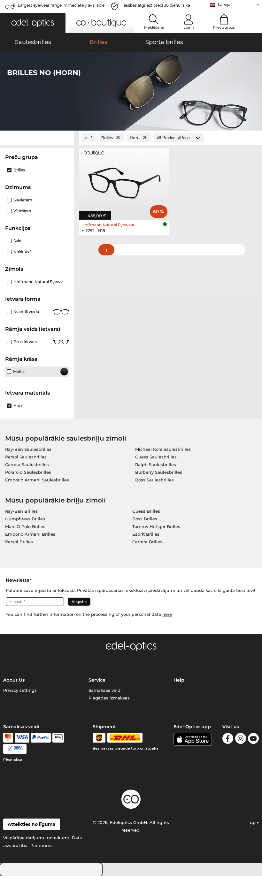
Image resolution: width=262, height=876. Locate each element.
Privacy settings (20, 690)
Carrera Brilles (147, 541)
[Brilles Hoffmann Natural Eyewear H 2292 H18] (124, 180)
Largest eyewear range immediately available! (61, 5)
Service (97, 680)
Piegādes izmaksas (109, 697)
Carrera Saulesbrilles (27, 464)
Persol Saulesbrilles (26, 456)
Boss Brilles (144, 518)
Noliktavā (22, 251)
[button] (33, 23)
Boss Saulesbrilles (154, 479)
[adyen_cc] (8, 738)
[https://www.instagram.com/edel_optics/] (240, 739)
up (253, 822)
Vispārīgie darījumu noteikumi (36, 837)
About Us (14, 680)
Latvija (224, 4)
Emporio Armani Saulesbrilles (37, 479)
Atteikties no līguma (32, 824)
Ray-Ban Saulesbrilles (28, 449)
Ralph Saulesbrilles (155, 464)
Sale (17, 240)
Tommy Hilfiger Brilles (156, 526)
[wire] (15, 749)
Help (178, 680)
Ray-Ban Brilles (21, 511)
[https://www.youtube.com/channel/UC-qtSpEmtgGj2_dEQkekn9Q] (253, 739)
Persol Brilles (19, 541)
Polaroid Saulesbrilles (28, 472)
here (167, 614)
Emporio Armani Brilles (30, 534)
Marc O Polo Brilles (25, 526)
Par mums (41, 845)
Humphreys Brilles (25, 518)
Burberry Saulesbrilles (158, 472)
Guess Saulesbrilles (156, 456)
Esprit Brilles (145, 534)
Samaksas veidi (105, 690)
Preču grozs (224, 27)
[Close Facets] (37, 138)
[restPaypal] (41, 738)
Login (188, 27)
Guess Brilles (146, 511)
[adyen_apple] (58, 738)
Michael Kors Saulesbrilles (163, 449)
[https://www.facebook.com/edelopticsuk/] (227, 739)
